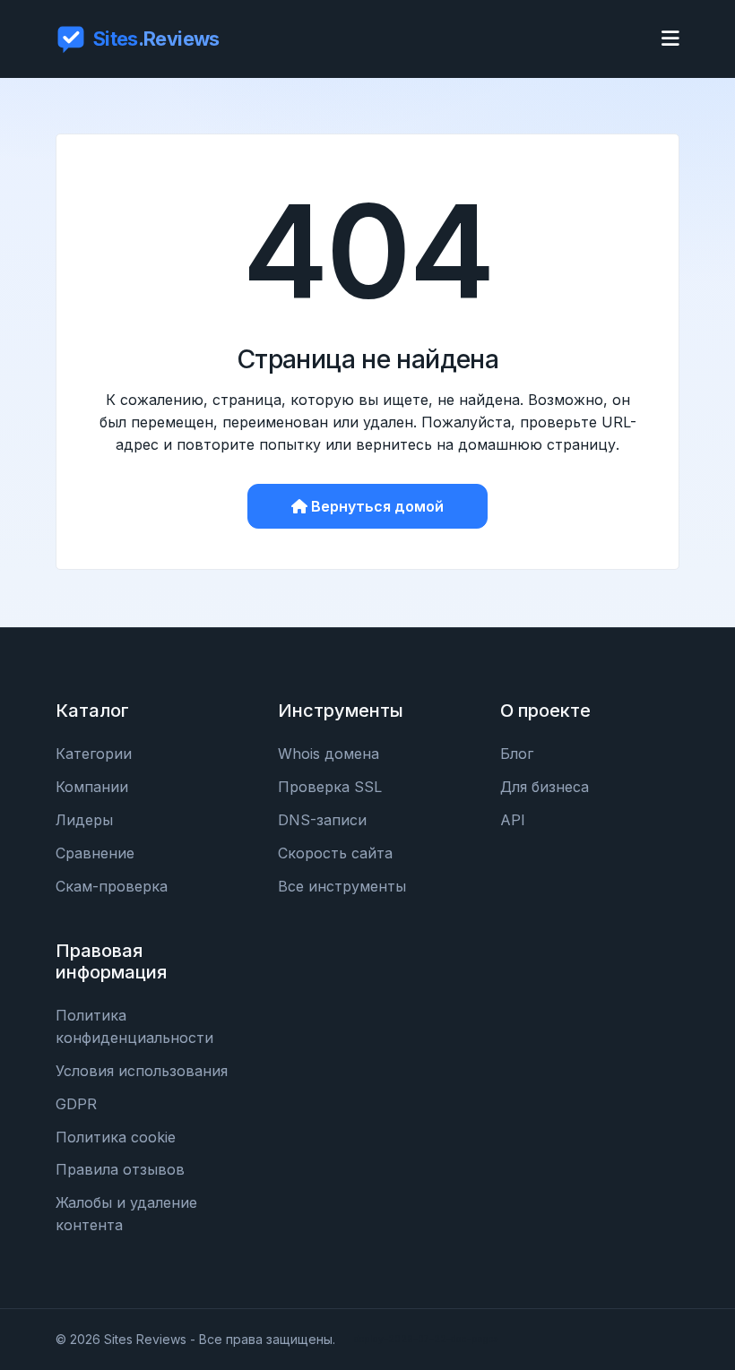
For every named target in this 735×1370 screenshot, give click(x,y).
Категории (94, 754)
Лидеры (84, 820)
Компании (92, 787)
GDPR (76, 1104)
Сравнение (95, 853)
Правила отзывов (120, 1169)
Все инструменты (342, 886)
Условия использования (142, 1071)
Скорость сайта (335, 853)
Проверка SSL (330, 787)
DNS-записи (322, 820)
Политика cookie (116, 1137)
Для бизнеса (544, 787)
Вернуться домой (377, 506)
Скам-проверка (112, 886)
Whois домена (328, 754)
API (512, 820)
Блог (516, 754)
